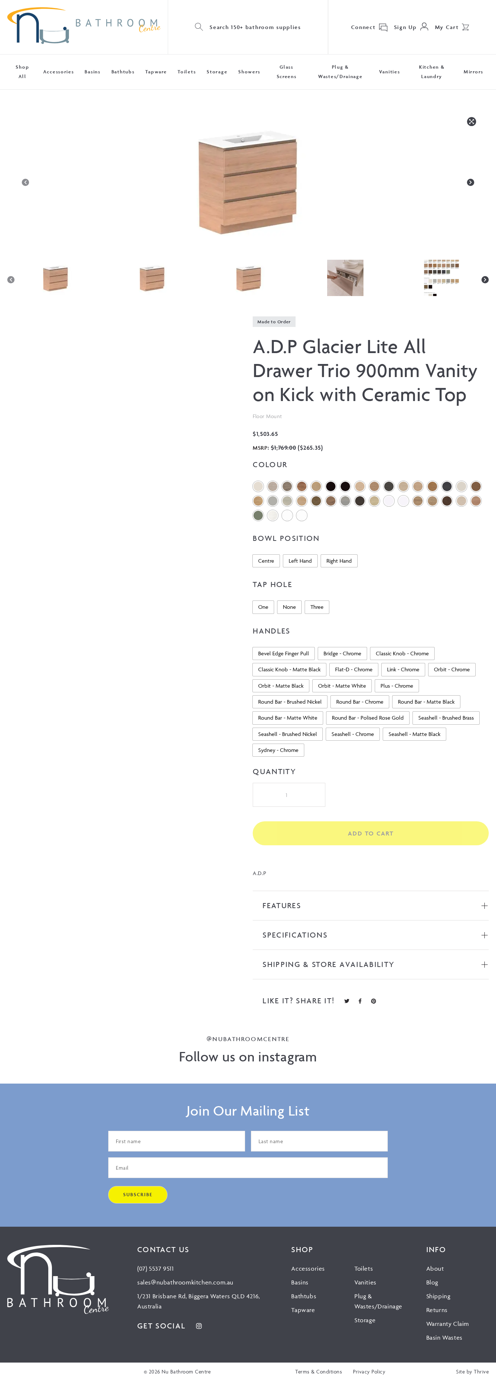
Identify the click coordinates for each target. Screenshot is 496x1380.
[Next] (470, 182)
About (435, 1268)
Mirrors (473, 72)
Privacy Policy (369, 1371)
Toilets (187, 72)
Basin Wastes (444, 1337)
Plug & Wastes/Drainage (340, 72)
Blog (432, 1282)
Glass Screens (287, 72)
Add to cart (371, 833)
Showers (249, 72)
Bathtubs (123, 72)
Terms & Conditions (318, 1371)
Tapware (156, 72)
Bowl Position (286, 538)
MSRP (260, 447)
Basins (92, 72)
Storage (217, 72)
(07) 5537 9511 (155, 1268)
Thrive (481, 1371)
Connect (363, 27)
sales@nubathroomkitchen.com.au (185, 1282)
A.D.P (259, 873)
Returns (437, 1310)
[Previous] (25, 182)
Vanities (389, 72)
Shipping (438, 1296)
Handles (271, 630)
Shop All (22, 72)
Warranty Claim (447, 1323)
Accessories (58, 72)
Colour (270, 464)
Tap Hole (272, 584)
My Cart (447, 27)
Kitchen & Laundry (431, 72)
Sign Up (405, 27)
